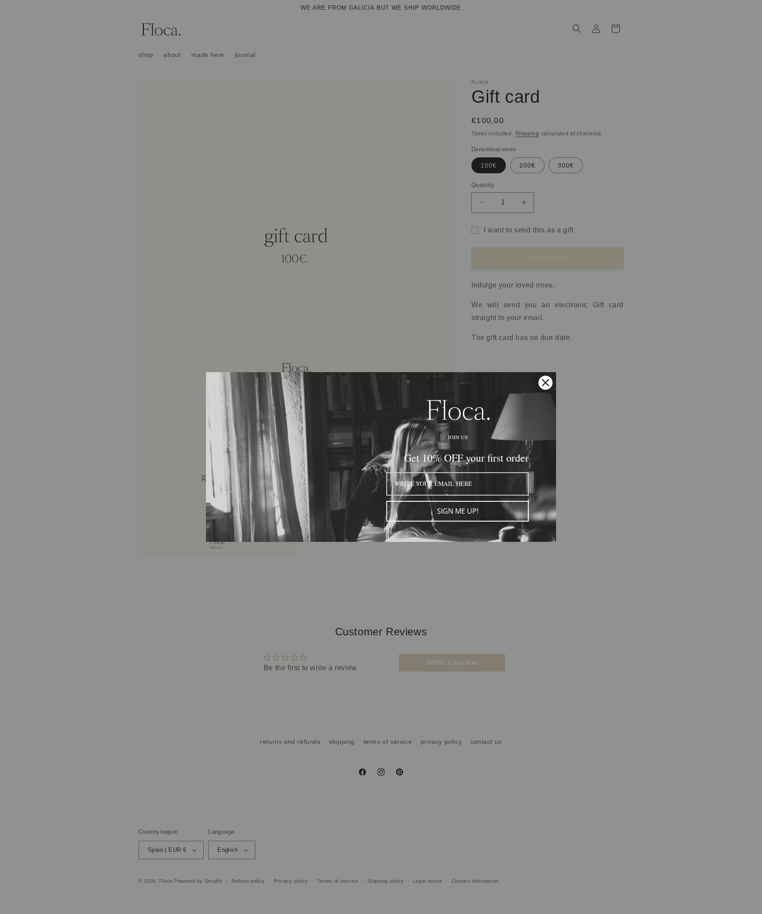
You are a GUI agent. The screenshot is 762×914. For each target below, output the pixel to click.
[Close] (545, 382)
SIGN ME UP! (457, 511)
